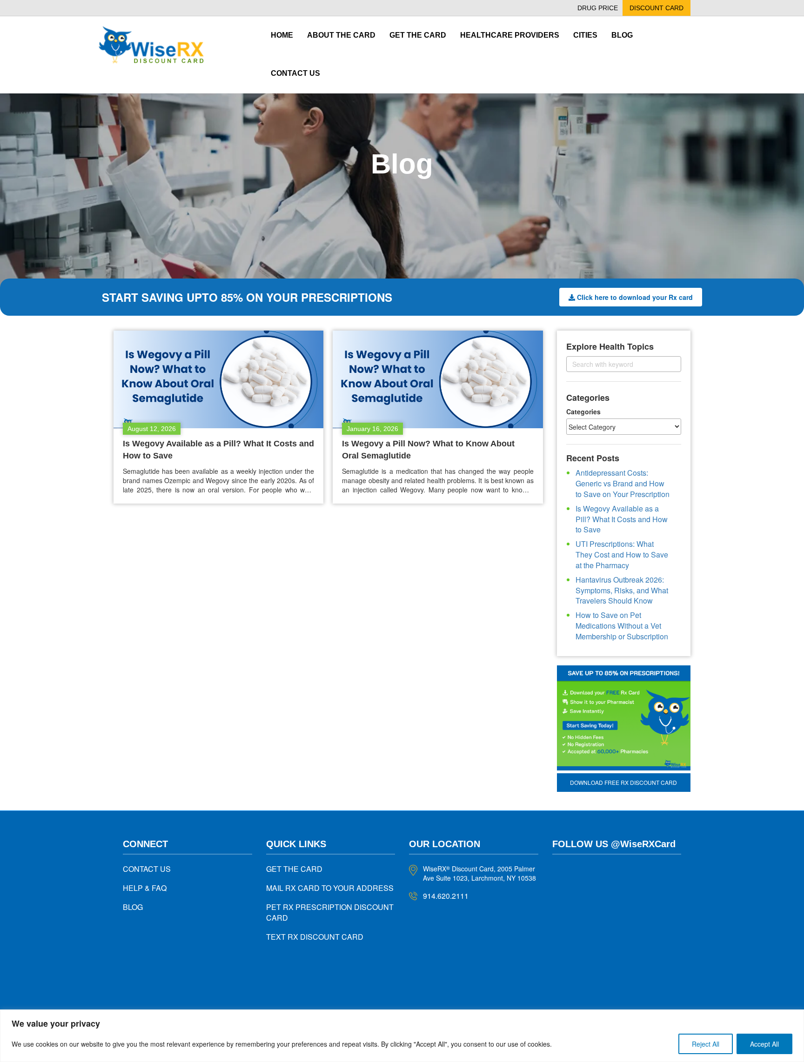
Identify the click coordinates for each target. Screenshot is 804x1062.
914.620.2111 (446, 895)
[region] (402, 1035)
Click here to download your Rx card (635, 297)
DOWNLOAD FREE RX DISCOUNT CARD (623, 782)
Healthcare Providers (509, 35)
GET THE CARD (294, 868)
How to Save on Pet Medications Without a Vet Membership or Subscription (622, 626)
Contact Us (295, 73)
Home (282, 35)
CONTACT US (147, 868)
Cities (585, 35)
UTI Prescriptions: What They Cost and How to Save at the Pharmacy (622, 554)
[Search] (666, 364)
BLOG (133, 907)
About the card (341, 35)
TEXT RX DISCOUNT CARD (314, 936)
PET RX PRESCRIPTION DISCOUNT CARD (330, 912)
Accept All (764, 1044)
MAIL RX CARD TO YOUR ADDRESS (330, 888)
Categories (583, 411)
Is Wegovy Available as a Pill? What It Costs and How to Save (622, 519)
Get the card (417, 35)
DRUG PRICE (597, 8)
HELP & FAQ (145, 888)
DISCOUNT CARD (656, 8)
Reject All (705, 1044)
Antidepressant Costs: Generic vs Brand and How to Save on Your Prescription (623, 483)
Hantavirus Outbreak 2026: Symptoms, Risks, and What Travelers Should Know (622, 590)
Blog (622, 35)
